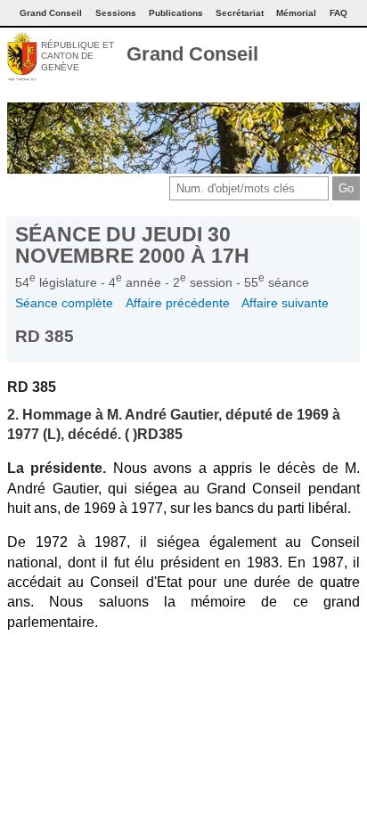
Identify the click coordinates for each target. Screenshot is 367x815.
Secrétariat (240, 13)
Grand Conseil (192, 54)
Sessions (115, 13)
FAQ (338, 13)
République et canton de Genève (77, 56)
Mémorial (296, 13)
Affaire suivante (285, 303)
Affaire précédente (178, 303)
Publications (176, 13)
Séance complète (64, 303)
